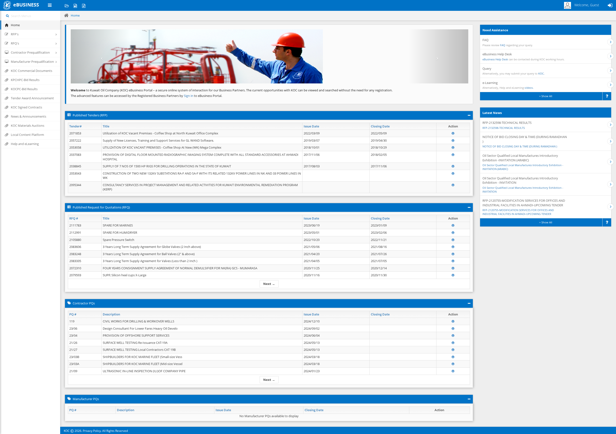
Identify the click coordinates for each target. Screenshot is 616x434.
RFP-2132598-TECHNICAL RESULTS (503, 128)
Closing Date (380, 126)
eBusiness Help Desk (495, 59)
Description (111, 314)
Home (75, 15)
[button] (100, 56)
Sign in (189, 96)
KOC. (541, 73)
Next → (269, 284)
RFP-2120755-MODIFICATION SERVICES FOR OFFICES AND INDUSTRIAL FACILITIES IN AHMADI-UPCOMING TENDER (518, 212)
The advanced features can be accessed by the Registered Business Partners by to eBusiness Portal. (146, 96)
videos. (529, 87)
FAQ (502, 45)
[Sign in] (610, 5)
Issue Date (311, 126)
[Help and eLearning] (75, 5)
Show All (546, 96)
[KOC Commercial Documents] (67, 5)
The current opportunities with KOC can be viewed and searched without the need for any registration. (319, 90)
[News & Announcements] (83, 5)
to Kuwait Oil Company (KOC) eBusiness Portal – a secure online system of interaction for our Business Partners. (158, 90)
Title (106, 126)
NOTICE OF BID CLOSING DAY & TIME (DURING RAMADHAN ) (519, 146)
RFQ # (73, 218)
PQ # (72, 314)
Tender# (75, 126)
